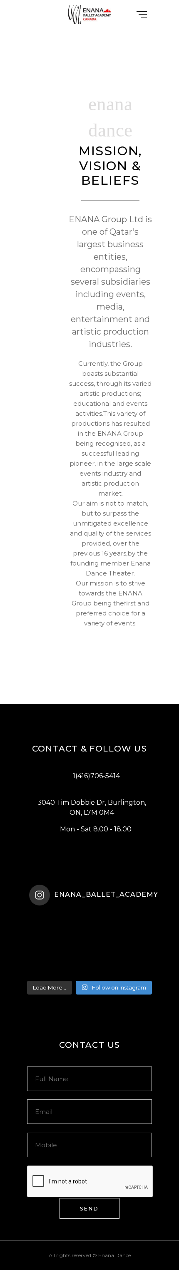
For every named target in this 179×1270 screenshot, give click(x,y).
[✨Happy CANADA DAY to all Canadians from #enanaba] (89, 971)
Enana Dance (114, 1255)
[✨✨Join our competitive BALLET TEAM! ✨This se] (89, 928)
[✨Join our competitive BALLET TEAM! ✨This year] (89, 949)
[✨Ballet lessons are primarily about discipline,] (89, 938)
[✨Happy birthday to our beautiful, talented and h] (89, 960)
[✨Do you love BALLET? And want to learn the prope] (89, 917)
